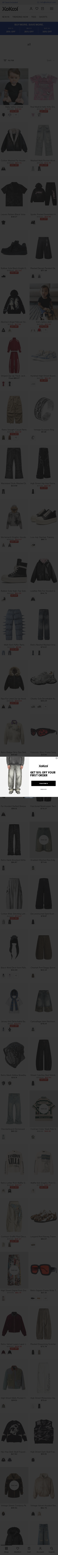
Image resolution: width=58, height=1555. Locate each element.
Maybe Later (43, 789)
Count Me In (43, 783)
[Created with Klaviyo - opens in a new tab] (29, 797)
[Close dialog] (56, 758)
